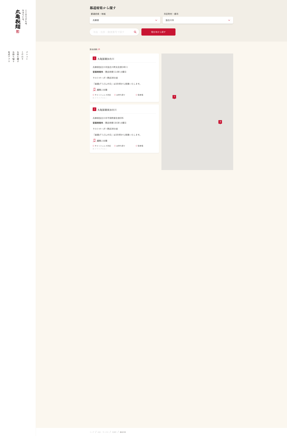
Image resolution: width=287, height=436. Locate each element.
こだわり (22, 55)
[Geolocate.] (135, 31)
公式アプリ (9, 56)
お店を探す (18, 56)
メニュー (27, 55)
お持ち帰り (13, 56)
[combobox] (114, 32)
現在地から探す (158, 32)
